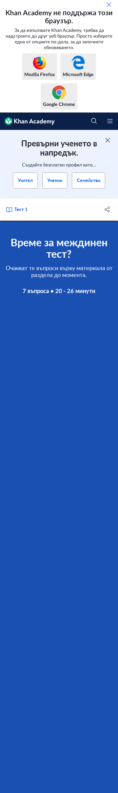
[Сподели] (107, 209)
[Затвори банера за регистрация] (107, 140)
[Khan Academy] (27, 121)
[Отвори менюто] (110, 121)
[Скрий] (108, 4)
